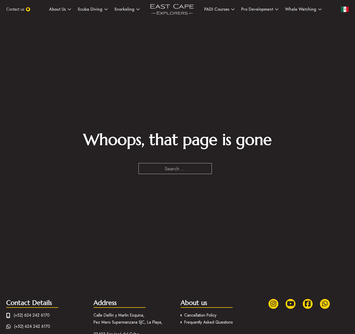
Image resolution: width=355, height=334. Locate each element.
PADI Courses (216, 9)
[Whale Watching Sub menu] (320, 9)
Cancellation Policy (200, 315)
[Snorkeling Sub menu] (138, 9)
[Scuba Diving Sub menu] (106, 9)
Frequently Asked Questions (208, 322)
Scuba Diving (90, 9)
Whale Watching (300, 9)
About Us (57, 9)
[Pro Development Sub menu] (277, 9)
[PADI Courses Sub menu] (233, 9)
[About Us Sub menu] (69, 9)
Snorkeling (124, 9)
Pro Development (257, 9)
